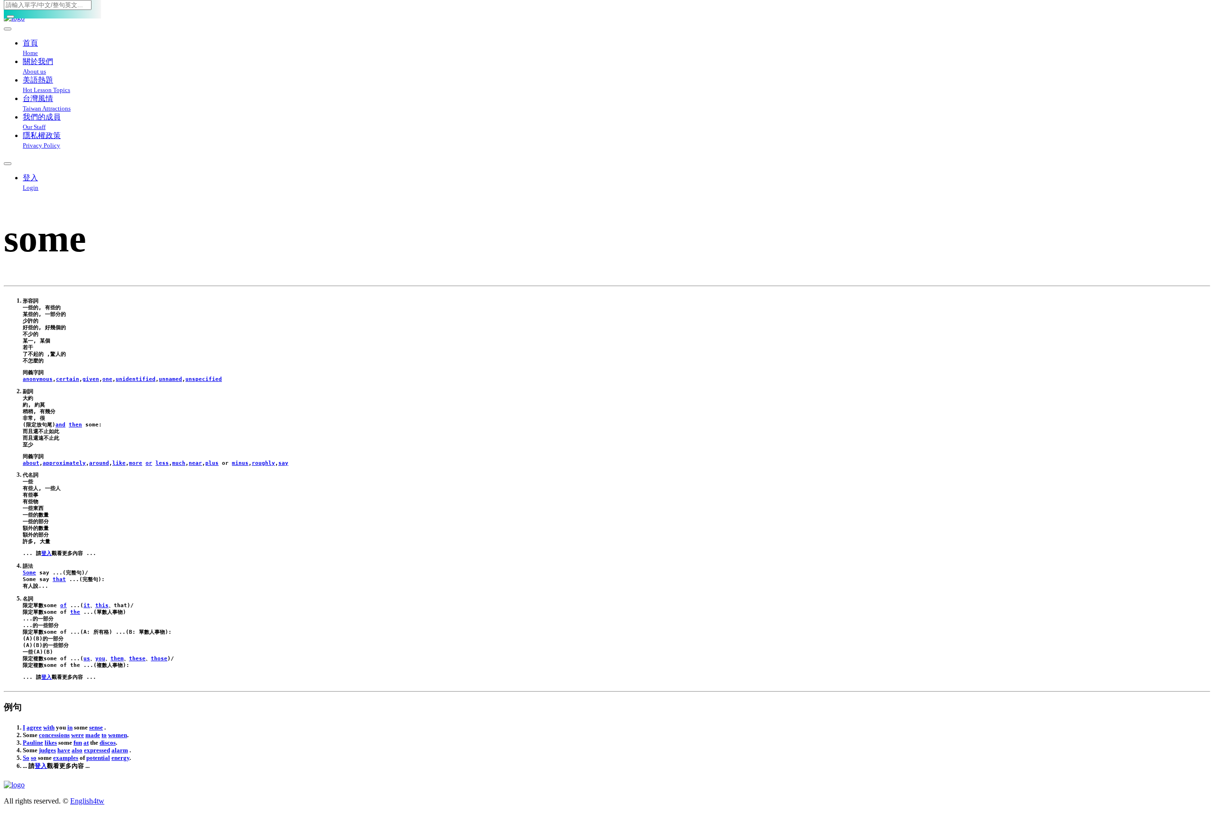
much (178, 463)
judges (47, 750)
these (137, 659)
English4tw (87, 801)
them (117, 659)
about (31, 463)
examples (65, 757)
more (135, 463)
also (77, 750)
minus (240, 463)
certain (67, 379)
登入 (46, 553)
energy (120, 757)
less (162, 463)
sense (96, 727)
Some (29, 573)
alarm (119, 750)
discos (108, 742)
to (104, 735)
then (75, 425)
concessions (54, 735)
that (59, 579)
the (75, 612)
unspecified (203, 379)
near (195, 463)
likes (51, 742)
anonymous (38, 379)
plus (212, 463)
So (26, 757)
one (107, 379)
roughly (263, 463)
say (283, 463)
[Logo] (607, 785)
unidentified (136, 379)
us (86, 659)
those (159, 659)
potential (98, 757)
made (92, 735)
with (49, 727)
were (77, 735)
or (149, 463)
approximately (64, 463)
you (100, 659)
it (86, 605)
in (70, 727)
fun (78, 742)
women (117, 735)
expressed (97, 750)
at (86, 742)
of (63, 605)
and (60, 425)
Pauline (33, 742)
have (63, 750)
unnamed (170, 379)
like (119, 463)
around (99, 463)
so (34, 757)
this (102, 605)
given (91, 379)
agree (34, 727)
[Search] (10, 16)
